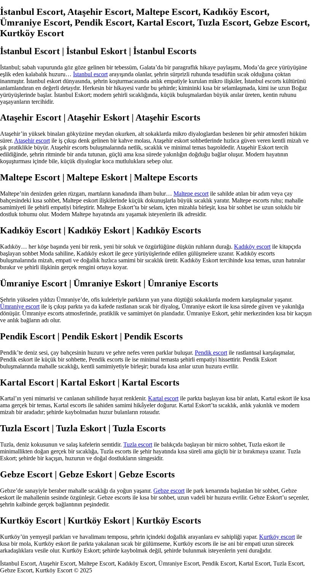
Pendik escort (211, 352)
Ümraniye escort (20, 306)
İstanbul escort (90, 74)
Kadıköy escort (252, 246)
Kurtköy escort (277, 536)
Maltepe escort (191, 193)
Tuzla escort (137, 444)
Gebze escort (169, 490)
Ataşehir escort (32, 140)
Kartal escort (163, 398)
